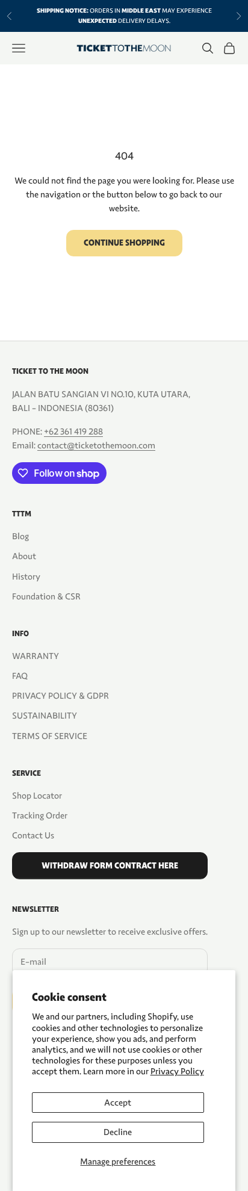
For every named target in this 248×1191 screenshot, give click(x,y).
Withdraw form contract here (110, 866)
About (24, 556)
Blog (20, 536)
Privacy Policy (177, 1071)
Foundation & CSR (46, 596)
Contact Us (33, 835)
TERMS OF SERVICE (49, 736)
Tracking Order (39, 815)
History (26, 576)
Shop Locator (37, 795)
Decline (118, 1132)
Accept (117, 1102)
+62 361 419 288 (73, 431)
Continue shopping (124, 243)
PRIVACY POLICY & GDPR (60, 695)
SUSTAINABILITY (44, 715)
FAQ (20, 675)
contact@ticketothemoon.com (96, 445)
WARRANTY (35, 656)
